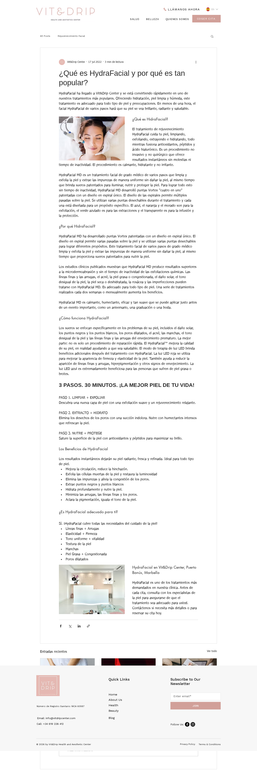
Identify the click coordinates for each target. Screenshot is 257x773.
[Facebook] (187, 724)
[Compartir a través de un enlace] (88, 626)
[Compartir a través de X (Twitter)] (70, 626)
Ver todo (212, 651)
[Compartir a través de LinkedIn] (79, 626)
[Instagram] (193, 724)
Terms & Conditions (210, 744)
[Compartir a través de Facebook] (60, 626)
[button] (212, 36)
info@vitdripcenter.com (60, 718)
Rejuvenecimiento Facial (71, 36)
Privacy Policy (187, 744)
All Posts (45, 36)
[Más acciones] (196, 62)
